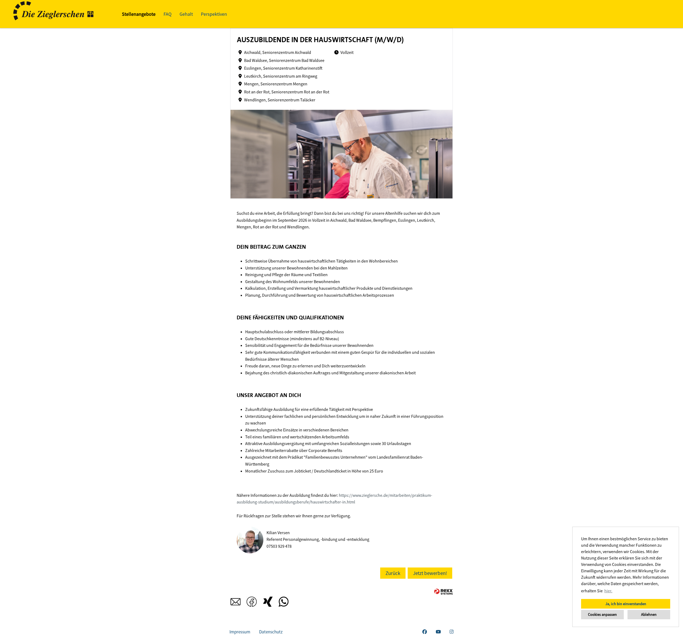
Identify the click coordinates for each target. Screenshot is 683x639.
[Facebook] (424, 631)
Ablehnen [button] (649, 614)
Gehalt (186, 14)
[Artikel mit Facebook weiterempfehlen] (251, 603)
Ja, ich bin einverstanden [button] (625, 603)
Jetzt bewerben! (430, 573)
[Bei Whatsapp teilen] (283, 603)
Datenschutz (271, 632)
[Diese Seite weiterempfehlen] (235, 603)
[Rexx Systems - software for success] (443, 591)
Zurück (393, 573)
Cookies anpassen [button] (602, 614)
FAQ (168, 14)
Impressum (239, 632)
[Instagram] (452, 631)
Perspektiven (214, 14)
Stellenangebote (139, 14)
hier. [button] (608, 590)
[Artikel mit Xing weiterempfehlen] (267, 603)
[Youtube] (438, 631)
